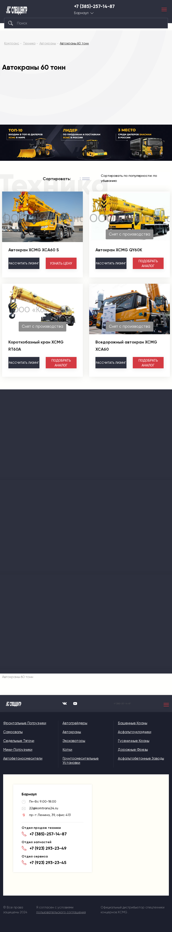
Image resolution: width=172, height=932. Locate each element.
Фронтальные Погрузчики (24, 723)
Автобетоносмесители (22, 758)
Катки (67, 749)
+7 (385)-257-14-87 (94, 6)
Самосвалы (13, 732)
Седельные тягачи (18, 741)
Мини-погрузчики (17, 749)
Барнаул (81, 13)
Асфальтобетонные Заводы (141, 758)
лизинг (24, 263)
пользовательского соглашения (61, 912)
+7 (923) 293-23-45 (48, 862)
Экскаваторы (74, 741)
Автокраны (72, 732)
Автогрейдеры (75, 723)
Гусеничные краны (133, 741)
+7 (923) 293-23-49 (48, 848)
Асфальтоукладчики (134, 732)
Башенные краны (132, 723)
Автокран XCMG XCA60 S (33, 249)
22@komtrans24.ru (43, 808)
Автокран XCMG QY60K (118, 249)
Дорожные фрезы (133, 749)
